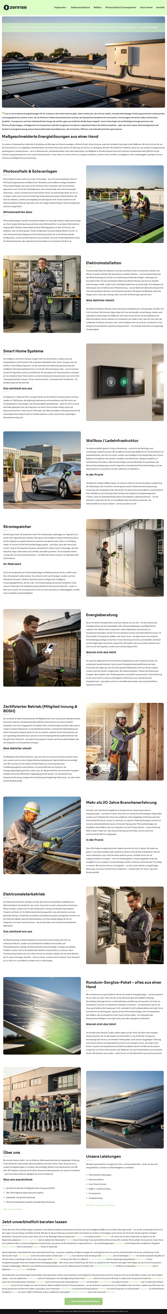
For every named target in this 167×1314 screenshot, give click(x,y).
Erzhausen (144, 1288)
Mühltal (69, 1240)
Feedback (89, 1311)
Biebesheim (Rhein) (144, 1266)
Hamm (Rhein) (66, 1288)
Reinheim (82, 1281)
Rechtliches (62, 1311)
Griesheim (66, 1255)
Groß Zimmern (134, 1281)
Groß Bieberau (157, 1278)
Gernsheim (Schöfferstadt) (104, 1266)
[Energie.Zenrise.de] (15, 7)
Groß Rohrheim (105, 1281)
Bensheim (89, 1278)
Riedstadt (56, 1259)
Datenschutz (96, 1311)
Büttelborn (40, 1281)
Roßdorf (132, 1255)
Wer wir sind (124, 1311)
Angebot (102, 1311)
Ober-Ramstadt (23, 1255)
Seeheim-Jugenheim (29, 1240)
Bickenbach (119, 1243)
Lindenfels (102, 1288)
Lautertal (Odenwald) (97, 1259)
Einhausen (6, 1285)
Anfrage (108, 1311)
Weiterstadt (141, 1259)
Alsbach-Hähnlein (9, 1246)
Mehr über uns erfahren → (14, 1209)
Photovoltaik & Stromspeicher (120, 7)
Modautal (36, 1246)
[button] (66, 7)
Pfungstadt (106, 1236)
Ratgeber (75, 1311)
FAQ (57, 1311)
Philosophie (82, 1311)
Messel (15, 1292)
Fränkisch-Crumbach (79, 1292)
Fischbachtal (32, 1278)
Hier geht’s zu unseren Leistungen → (101, 1205)
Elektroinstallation (80, 7)
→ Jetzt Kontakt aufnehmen (83, 1301)
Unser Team (69, 1311)
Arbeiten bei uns (115, 1311)
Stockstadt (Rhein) (18, 1269)
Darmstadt (79, 1236)
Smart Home (146, 7)
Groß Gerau (110, 1292)
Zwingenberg (107, 1255)
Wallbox (98, 7)
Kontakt (160, 7)
